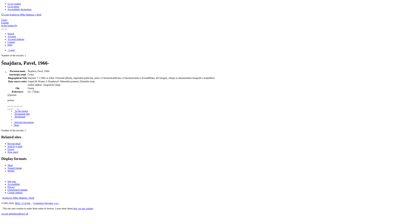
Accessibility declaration (19, 9)
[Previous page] (15, 109)
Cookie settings (15, 192)
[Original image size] (15, 106)
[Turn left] (8, 109)
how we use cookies (83, 208)
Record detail (14, 143)
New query (13, 152)
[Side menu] (2, 29)
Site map (11, 181)
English (5, 22)
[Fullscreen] (18, 106)
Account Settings (15, 39)
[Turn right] (12, 109)
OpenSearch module (17, 190)
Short (10, 165)
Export (10, 149)
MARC (11, 171)
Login (11, 50)
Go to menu (13, 6)
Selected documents (24, 122)
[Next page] (18, 109)
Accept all (6, 213)
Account (11, 36)
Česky (4, 20)
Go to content (14, 3)
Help (9, 45)
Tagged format (14, 168)
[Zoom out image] (12, 106)
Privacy (11, 187)
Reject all (23, 213)
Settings (15, 213)
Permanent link (22, 114)
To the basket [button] (21, 111)
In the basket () (9, 25)
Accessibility (13, 184)
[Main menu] (5, 29)
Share (16, 125)
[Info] (21, 106)
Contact (11, 42)
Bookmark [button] (19, 116)
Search (10, 33)
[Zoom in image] (8, 106)
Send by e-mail (14, 146)
